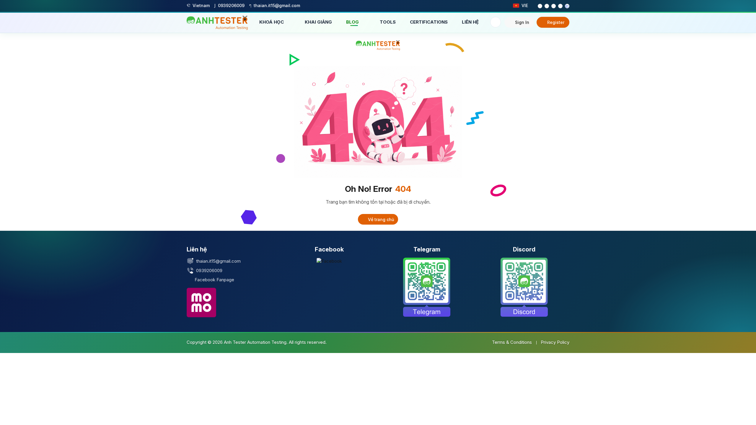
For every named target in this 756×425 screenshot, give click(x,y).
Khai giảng (318, 22)
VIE (525, 5)
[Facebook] (329, 261)
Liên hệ (470, 22)
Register (555, 22)
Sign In (522, 22)
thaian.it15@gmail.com (218, 261)
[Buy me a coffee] (201, 302)
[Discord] (524, 287)
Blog (353, 22)
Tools (388, 22)
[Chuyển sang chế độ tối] (495, 22)
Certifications (429, 22)
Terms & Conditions (512, 342)
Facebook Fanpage (214, 279)
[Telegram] (426, 287)
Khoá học (272, 22)
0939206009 (209, 270)
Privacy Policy (555, 342)
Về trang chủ (380, 219)
